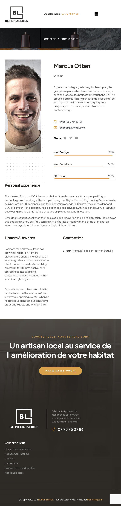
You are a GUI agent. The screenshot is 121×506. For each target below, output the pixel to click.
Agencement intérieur (17, 453)
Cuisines (9, 458)
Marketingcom (95, 499)
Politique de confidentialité (20, 467)
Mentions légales (14, 472)
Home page (49, 39)
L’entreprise (11, 463)
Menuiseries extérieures (18, 448)
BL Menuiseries (45, 499)
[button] (96, 14)
